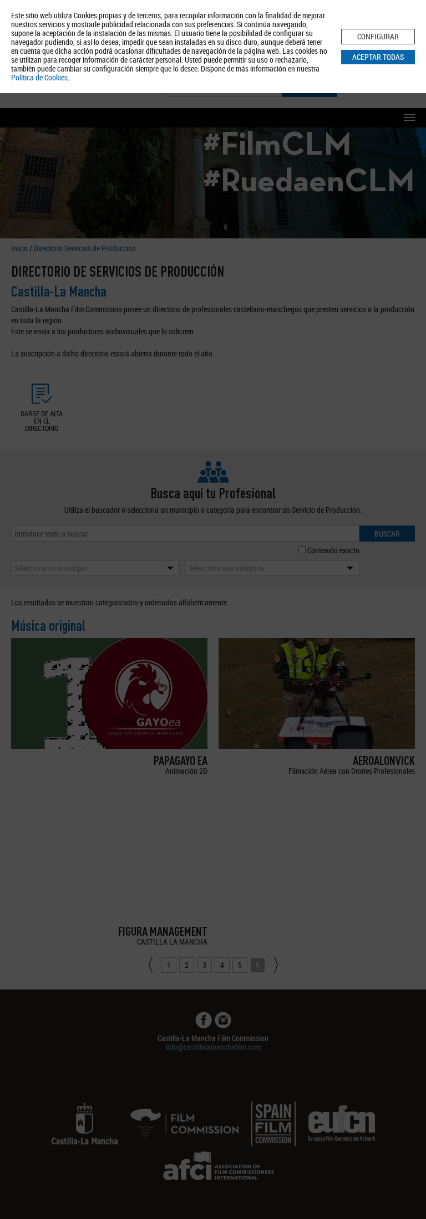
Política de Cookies (39, 77)
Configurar (378, 36)
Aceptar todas (378, 57)
